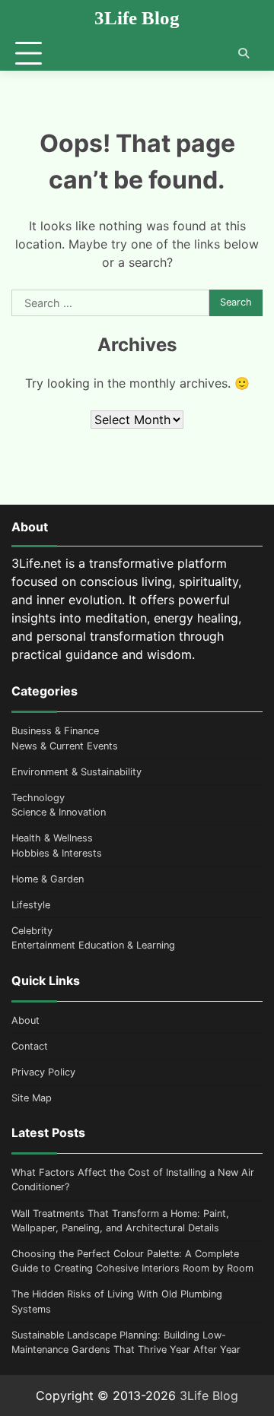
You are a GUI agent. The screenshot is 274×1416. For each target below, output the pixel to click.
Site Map (31, 1098)
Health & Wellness (52, 838)
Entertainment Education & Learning (93, 945)
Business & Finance (55, 731)
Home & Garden (47, 879)
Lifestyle (30, 905)
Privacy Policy (43, 1072)
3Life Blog (137, 18)
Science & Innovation (58, 812)
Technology (38, 797)
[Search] (243, 53)
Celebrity (32, 930)
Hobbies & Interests (56, 853)
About (25, 1020)
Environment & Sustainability (76, 772)
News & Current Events (64, 746)
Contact (29, 1046)
